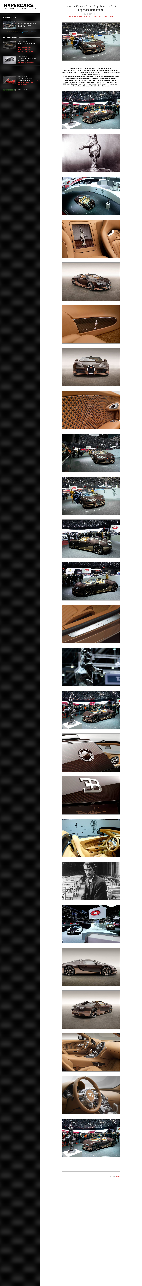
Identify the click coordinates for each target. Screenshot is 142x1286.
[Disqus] (91, 1218)
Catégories (20, 8)
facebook (33, 32)
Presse (26, 8)
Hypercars (20, 5)
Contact (32, 8)
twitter (26, 32)
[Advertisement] (16, 70)
